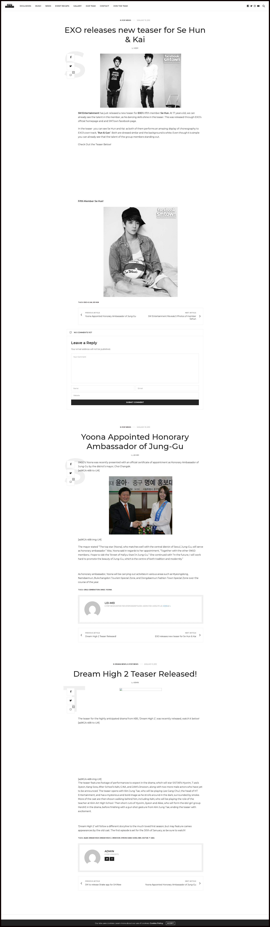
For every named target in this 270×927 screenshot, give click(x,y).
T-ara (151, 838)
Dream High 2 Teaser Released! (135, 674)
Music (38, 6)
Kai (91, 302)
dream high (94, 838)
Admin (136, 683)
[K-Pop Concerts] (9, 6)
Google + (167, 606)
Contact (104, 6)
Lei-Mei (136, 455)
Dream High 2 (106, 838)
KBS (139, 838)
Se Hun (96, 302)
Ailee (86, 838)
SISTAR (145, 838)
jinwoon (116, 838)
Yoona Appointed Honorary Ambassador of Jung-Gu (135, 441)
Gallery (77, 6)
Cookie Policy (156, 923)
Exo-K (86, 302)
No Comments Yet (83, 332)
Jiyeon (124, 838)
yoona (109, 590)
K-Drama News (120, 664)
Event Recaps (62, 6)
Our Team (91, 6)
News (48, 6)
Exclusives (25, 6)
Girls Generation (92, 590)
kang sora (132, 838)
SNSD (102, 590)
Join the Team (120, 6)
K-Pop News (125, 20)
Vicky (136, 48)
